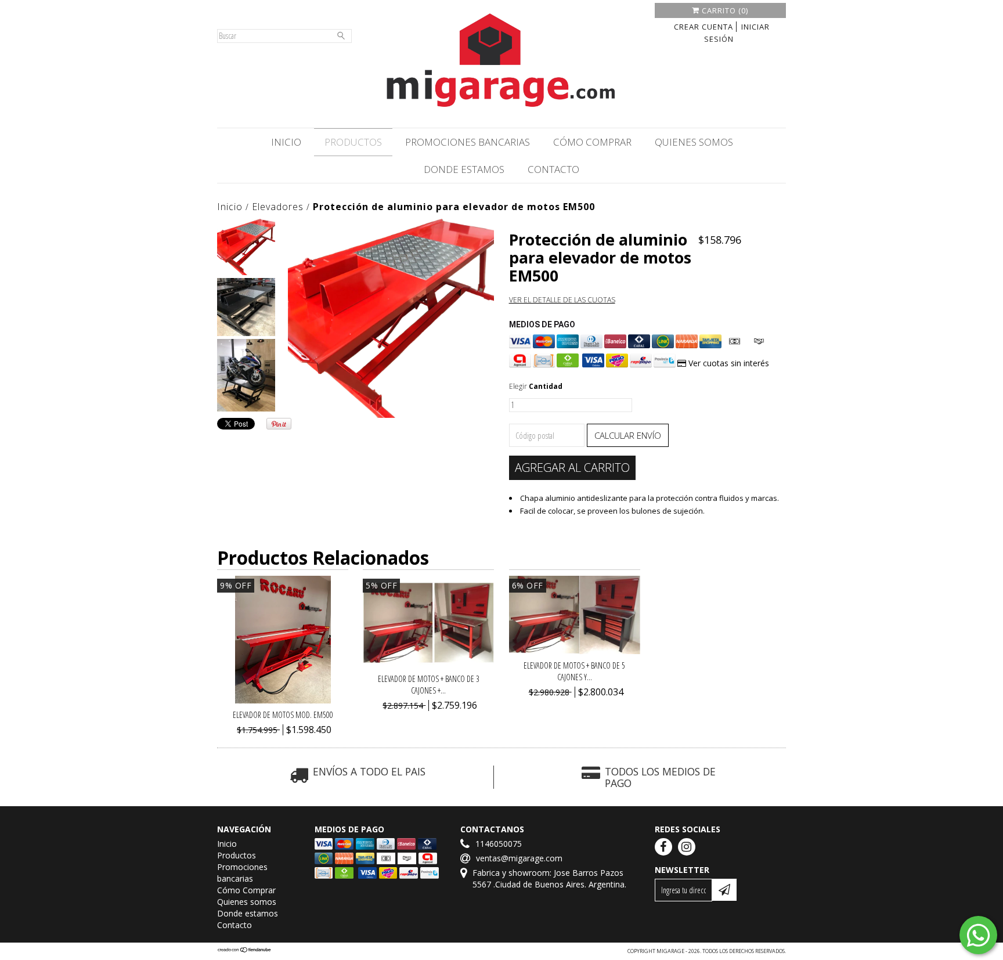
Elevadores (278, 206)
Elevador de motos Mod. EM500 (283, 714)
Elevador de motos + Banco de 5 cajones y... (574, 671)
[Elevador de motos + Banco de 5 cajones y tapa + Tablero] (574, 650)
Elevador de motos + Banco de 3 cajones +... (428, 684)
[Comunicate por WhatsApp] (978, 935)
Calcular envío (627, 435)
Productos (353, 142)
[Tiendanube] (244, 951)
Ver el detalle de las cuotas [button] (562, 300)
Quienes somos (694, 142)
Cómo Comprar (592, 142)
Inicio (286, 142)
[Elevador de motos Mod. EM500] (283, 700)
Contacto (553, 169)
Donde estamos (464, 169)
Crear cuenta (703, 26)
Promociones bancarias (467, 142)
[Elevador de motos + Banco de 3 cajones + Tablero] (428, 664)
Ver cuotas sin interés (727, 363)
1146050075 (498, 843)
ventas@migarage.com (519, 858)
